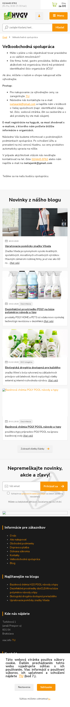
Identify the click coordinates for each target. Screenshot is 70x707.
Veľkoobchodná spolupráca (25, 559)
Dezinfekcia (26, 303)
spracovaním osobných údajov (33, 493)
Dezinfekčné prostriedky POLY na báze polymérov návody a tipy (29, 311)
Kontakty (14, 555)
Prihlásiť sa (51, 486)
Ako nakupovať (18, 539)
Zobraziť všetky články (32, 448)
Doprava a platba (19, 547)
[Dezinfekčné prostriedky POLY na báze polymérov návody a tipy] (35, 285)
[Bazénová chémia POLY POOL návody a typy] (35, 402)
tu (49, 698)
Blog (12, 563)
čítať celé (14, 263)
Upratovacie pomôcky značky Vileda (28, 246)
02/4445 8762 (9, 3)
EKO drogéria (26, 362)
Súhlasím (46, 687)
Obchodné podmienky (22, 543)
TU (13, 640)
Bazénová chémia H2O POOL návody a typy (34, 584)
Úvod (4, 37)
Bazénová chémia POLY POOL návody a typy (33, 426)
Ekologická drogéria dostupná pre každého (32, 367)
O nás (13, 535)
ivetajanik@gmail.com (22, 104)
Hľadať (60, 27)
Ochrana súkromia (20, 551)
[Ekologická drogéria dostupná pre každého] (35, 343)
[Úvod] (15, 15)
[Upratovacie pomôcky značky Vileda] (35, 222)
